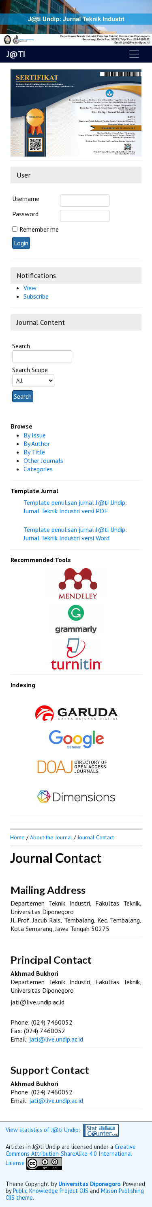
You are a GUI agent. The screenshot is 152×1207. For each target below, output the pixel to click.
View (30, 288)
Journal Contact (95, 837)
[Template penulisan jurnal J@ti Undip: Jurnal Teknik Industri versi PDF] (82, 519)
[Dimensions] (76, 796)
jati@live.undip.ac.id (56, 1039)
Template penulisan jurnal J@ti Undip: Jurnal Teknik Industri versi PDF (75, 506)
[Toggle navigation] (134, 54)
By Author (37, 443)
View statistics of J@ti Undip (42, 1130)
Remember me (39, 229)
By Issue (35, 435)
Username (25, 199)
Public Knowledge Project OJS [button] (50, 1190)
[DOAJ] (76, 765)
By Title (34, 452)
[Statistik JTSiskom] (101, 1130)
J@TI (15, 54)
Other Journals (43, 460)
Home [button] (17, 837)
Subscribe (36, 296)
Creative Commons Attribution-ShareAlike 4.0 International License (71, 1155)
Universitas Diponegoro (89, 1184)
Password (25, 214)
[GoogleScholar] (76, 738)
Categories (38, 469)
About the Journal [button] (51, 837)
